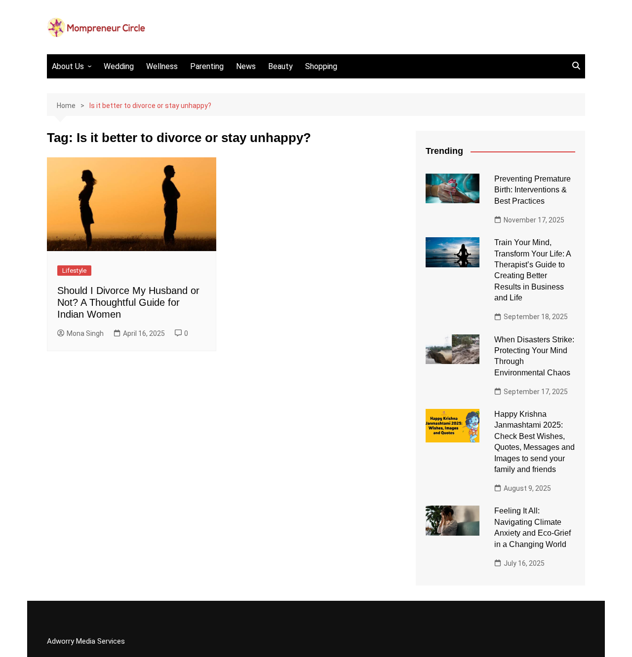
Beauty (280, 66)
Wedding (119, 66)
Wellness (162, 66)
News (246, 66)
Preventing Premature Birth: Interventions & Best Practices (532, 190)
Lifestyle (74, 270)
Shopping (321, 66)
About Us (68, 66)
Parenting (207, 66)
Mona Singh (85, 333)
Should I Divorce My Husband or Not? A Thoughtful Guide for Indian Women (128, 302)
